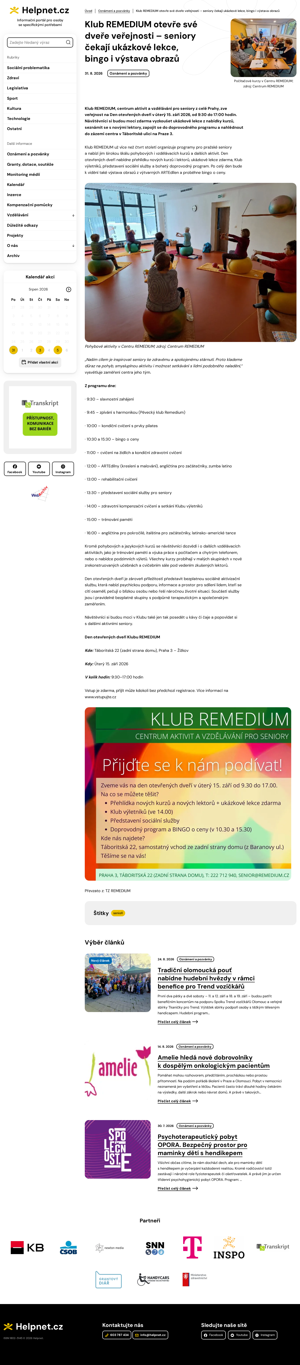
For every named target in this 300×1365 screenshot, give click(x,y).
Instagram (63, 472)
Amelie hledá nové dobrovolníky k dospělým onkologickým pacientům (214, 1061)
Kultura (14, 108)
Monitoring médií (23, 174)
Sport (12, 98)
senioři (118, 913)
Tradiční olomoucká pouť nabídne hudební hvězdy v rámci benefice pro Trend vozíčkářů (206, 978)
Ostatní (14, 128)
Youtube (39, 472)
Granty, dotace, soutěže (30, 164)
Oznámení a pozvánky (28, 154)
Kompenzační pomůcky (29, 205)
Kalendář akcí (40, 277)
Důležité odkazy (22, 225)
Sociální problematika (28, 67)
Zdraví (13, 78)
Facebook (14, 472)
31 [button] (13, 350)
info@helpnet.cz (153, 1335)
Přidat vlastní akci (43, 362)
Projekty (15, 235)
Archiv (13, 255)
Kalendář (15, 184)
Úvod (88, 11)
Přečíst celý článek (174, 1022)
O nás (12, 245)
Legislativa (17, 88)
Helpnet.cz (45, 10)
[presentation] (118, 982)
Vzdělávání (17, 215)
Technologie (18, 118)
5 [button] (58, 350)
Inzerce (14, 194)
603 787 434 (119, 1335)
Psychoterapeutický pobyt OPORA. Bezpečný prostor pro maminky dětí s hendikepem (202, 1145)
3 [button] (40, 350)
